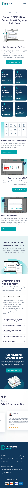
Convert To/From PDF (7, 459)
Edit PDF (3, 456)
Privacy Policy (20, 456)
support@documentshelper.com (13, 469)
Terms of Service (20, 459)
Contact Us (19, 461)
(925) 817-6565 (8, 473)
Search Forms (5, 461)
